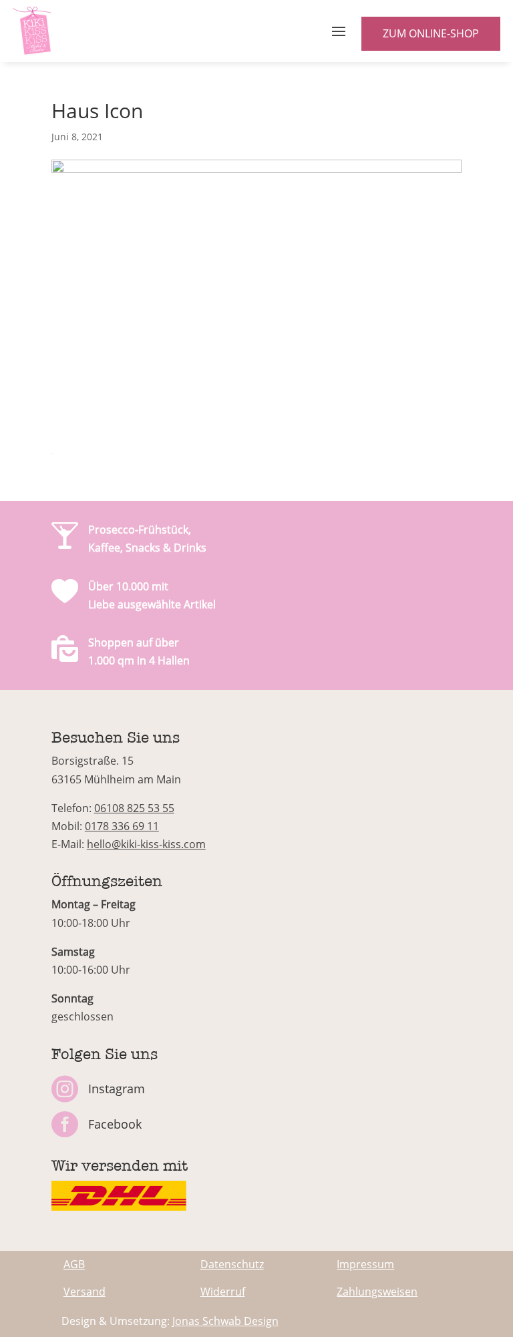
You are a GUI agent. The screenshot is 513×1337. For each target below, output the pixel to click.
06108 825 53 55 (134, 808)
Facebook (115, 1124)
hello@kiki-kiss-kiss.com (146, 844)
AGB (74, 1264)
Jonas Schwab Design (225, 1321)
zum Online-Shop (431, 33)
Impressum (365, 1264)
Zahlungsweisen (377, 1291)
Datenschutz (232, 1264)
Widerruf (222, 1291)
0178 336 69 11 (122, 826)
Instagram (116, 1089)
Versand (84, 1291)
